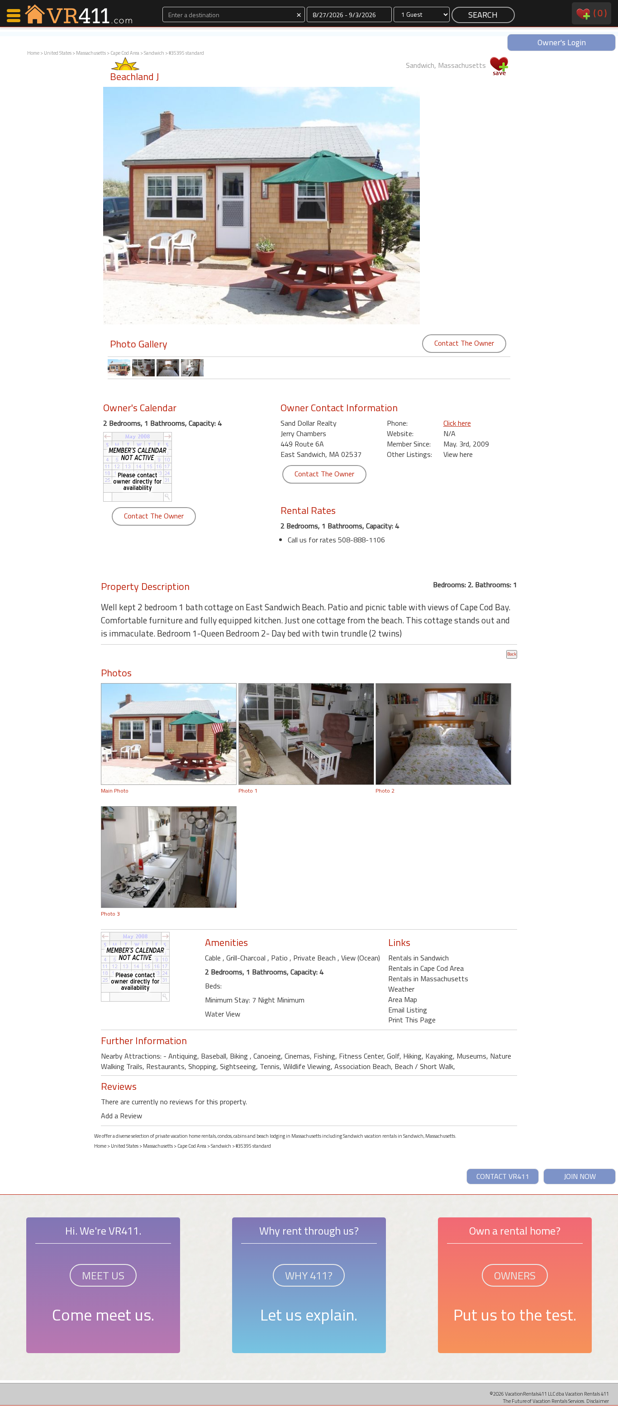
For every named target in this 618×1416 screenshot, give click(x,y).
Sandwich (154, 53)
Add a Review (121, 1115)
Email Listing (407, 1009)
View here (458, 454)
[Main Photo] (169, 732)
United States (57, 53)
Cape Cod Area (124, 53)
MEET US (103, 1275)
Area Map (402, 999)
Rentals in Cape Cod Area (426, 968)
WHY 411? (309, 1275)
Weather (401, 989)
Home (33, 53)
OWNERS (515, 1275)
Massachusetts (91, 53)
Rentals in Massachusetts (428, 978)
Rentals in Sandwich (418, 957)
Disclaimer (597, 1401)
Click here (457, 423)
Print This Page (412, 1019)
